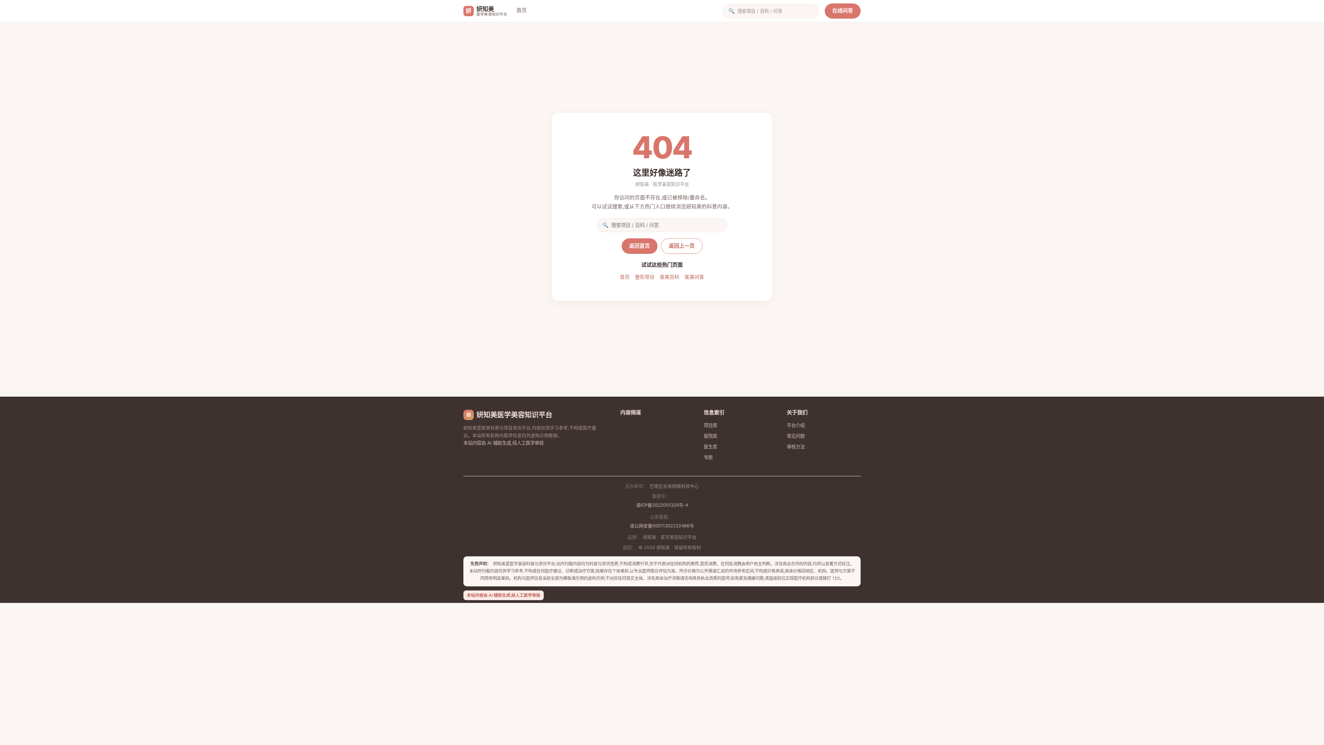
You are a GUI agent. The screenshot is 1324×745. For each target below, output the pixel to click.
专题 (708, 457)
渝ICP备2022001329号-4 (662, 505)
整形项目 (644, 277)
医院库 (710, 436)
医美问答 (694, 277)
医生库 (710, 446)
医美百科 (669, 277)
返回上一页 (682, 246)
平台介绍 (796, 425)
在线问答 (842, 11)
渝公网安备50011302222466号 (662, 525)
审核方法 (796, 446)
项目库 (710, 425)
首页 (521, 10)
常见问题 (796, 436)
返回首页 (639, 246)
